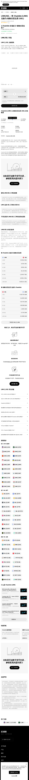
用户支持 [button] (3, 756)
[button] (20, 8)
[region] (14, 771)
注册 (24, 8)
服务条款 (11, 692)
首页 (2, 12)
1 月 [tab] (16, 53)
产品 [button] (2, 749)
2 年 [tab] (25, 53)
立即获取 (4, 638)
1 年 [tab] (21, 53)
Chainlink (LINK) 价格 (10, 135)
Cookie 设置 (14, 775)
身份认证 (9, 361)
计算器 (7, 12)
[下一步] (27, 722)
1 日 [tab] (8, 53)
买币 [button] (2, 760)
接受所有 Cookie (14, 772)
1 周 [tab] (12, 53)
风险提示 (16, 692)
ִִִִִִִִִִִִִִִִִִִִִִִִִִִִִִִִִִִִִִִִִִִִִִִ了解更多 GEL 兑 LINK (14, 322)
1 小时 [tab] (3, 53)
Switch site (6, 4)
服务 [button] (2, 753)
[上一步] (2, 722)
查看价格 (24, 638)
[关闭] (26, 764)
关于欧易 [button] (3, 746)
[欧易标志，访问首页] (4, 8)
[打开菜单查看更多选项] (27, 8)
